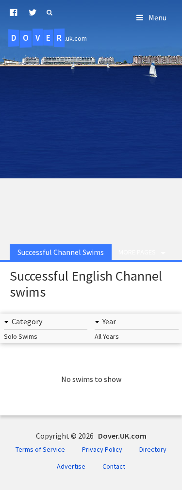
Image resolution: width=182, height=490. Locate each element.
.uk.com (49, 37)
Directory (152, 449)
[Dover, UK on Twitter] (33, 12)
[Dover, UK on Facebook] (13, 12)
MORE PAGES (137, 252)
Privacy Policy (102, 449)
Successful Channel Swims (60, 252)
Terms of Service (40, 449)
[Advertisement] (91, 138)
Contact (113, 466)
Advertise (71, 466)
